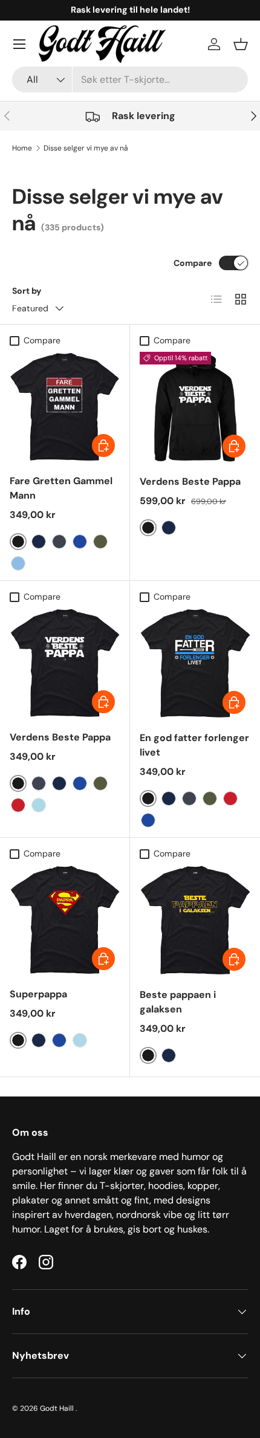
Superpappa (38, 994)
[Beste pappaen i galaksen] (195, 920)
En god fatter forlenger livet (194, 745)
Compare (193, 262)
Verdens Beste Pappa (190, 481)
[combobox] (130, 79)
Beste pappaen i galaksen (178, 1001)
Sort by (27, 290)
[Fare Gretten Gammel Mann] (65, 407)
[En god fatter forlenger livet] (195, 663)
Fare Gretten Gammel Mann (61, 488)
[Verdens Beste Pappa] (195, 407)
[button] (240, 44)
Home (22, 148)
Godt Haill (58, 1408)
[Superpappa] (65, 920)
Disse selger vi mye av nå (86, 148)
